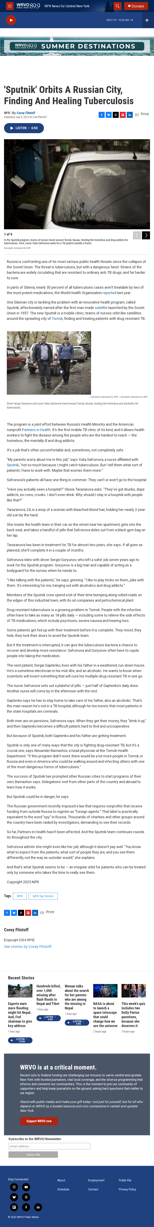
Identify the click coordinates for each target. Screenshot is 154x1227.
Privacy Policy (127, 1189)
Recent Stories (21, 977)
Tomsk (57, 318)
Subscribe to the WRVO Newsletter (34, 1139)
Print (145, 113)
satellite (101, 308)
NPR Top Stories (43, 896)
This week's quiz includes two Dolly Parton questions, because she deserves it (133, 1015)
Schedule (63, 1189)
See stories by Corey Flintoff (27, 946)
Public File (125, 1180)
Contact (93, 1189)
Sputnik (13, 465)
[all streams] (148, 20)
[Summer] (77, 46)
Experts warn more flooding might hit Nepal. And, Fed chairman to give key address (20, 1015)
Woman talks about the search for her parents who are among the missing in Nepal (77, 997)
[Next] (146, 235)
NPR (19, 896)
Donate (138, 6)
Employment (96, 1180)
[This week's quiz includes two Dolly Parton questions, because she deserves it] (134, 991)
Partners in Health (36, 430)
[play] (11, 20)
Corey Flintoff (26, 113)
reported (109, 293)
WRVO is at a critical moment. (58, 1067)
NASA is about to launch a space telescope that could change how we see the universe (105, 1015)
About (61, 1180)
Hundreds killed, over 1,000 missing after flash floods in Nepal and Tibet (48, 995)
